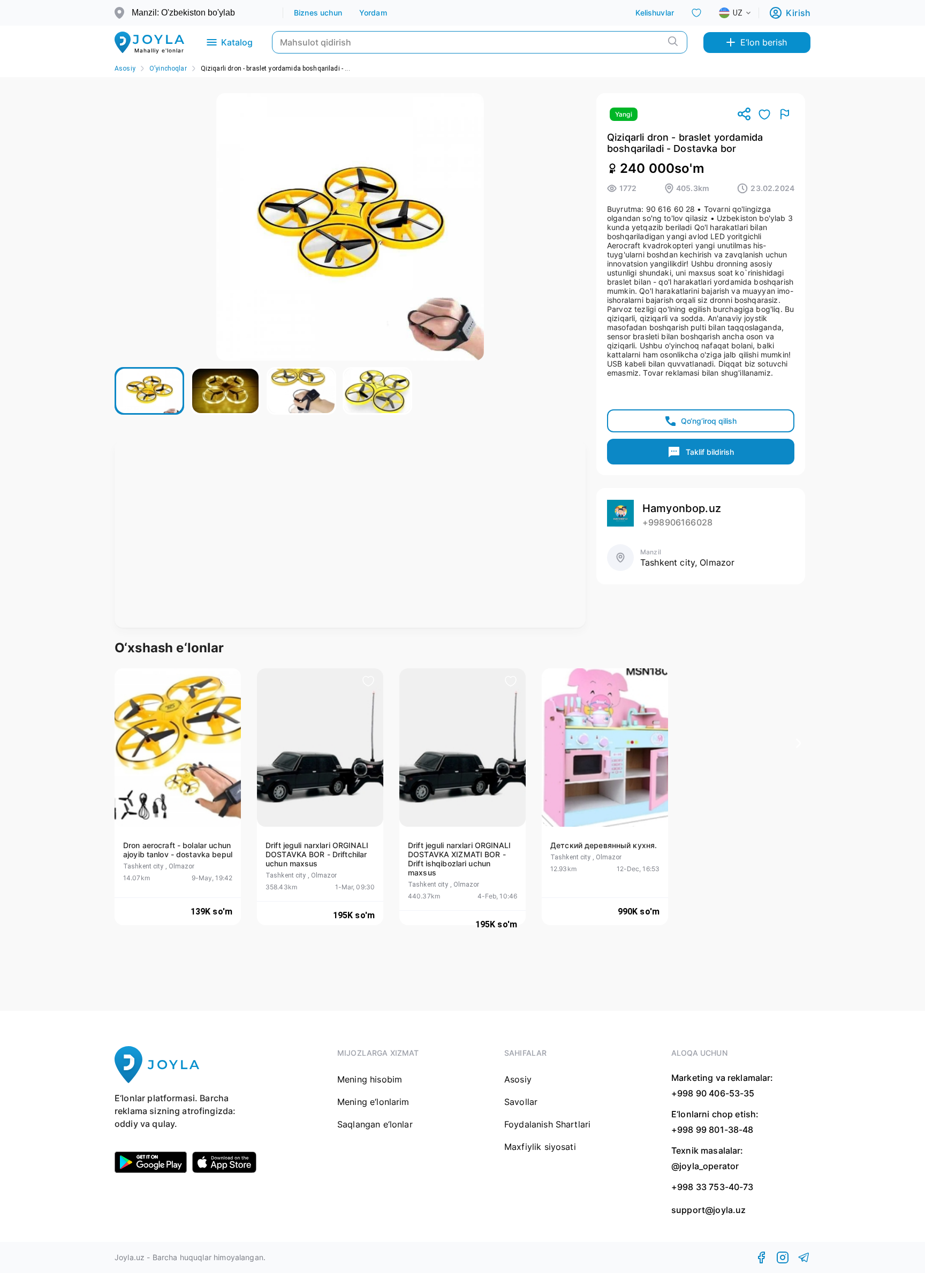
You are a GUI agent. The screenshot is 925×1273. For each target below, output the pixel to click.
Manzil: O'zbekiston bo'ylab (183, 12)
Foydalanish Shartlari (547, 1124)
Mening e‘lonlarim (373, 1101)
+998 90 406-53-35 (713, 1093)
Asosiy (125, 68)
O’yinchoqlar (168, 68)
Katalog (237, 42)
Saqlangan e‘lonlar (375, 1124)
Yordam (373, 12)
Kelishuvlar (654, 12)
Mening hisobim (369, 1079)
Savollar (520, 1101)
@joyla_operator (705, 1166)
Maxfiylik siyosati (540, 1146)
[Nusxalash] (744, 115)
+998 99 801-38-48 (712, 1129)
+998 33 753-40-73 (712, 1186)
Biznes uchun (318, 12)
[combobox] (743, 12)
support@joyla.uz (708, 1210)
